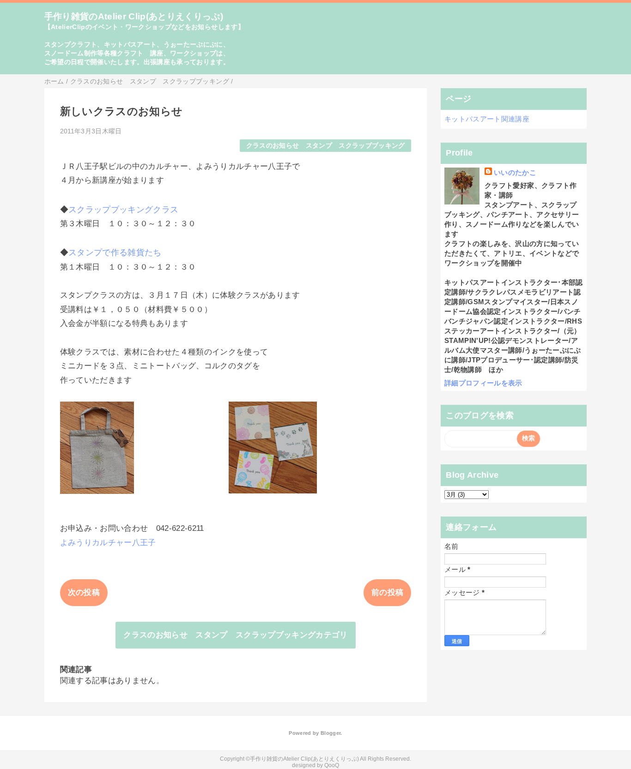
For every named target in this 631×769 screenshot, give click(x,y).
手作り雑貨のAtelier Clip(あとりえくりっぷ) (134, 16)
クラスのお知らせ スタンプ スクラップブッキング (325, 145)
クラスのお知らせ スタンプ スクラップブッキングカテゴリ (235, 635)
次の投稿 (84, 592)
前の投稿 (387, 592)
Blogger (330, 733)
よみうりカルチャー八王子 (108, 542)
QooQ (331, 765)
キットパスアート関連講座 (486, 119)
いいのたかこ (515, 172)
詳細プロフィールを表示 (483, 383)
